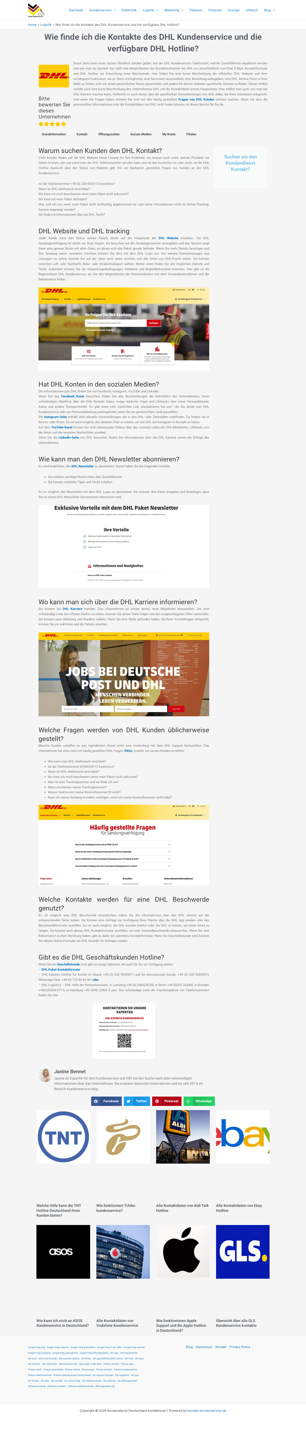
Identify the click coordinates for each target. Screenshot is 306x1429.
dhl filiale (86, 1358)
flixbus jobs (88, 1369)
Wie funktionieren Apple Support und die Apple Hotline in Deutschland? (181, 1325)
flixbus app (127, 1364)
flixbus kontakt (104, 1369)
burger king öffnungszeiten (94, 1353)
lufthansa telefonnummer (81, 1386)
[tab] (82, 134)
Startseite (76, 10)
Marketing (171, 10)
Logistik (148, 10)
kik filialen (33, 1380)
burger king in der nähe (109, 1347)
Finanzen (215, 10)
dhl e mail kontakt (48, 1358)
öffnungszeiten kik (105, 1386)
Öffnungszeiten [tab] (108, 134)
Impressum (204, 1347)
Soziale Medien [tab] (141, 134)
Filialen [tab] (191, 134)
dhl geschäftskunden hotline (108, 1358)
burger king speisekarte (65, 1353)
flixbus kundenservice (125, 1369)
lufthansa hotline (37, 1386)
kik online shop (72, 1380)
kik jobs (45, 1380)
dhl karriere (34, 1364)
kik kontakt (57, 1380)
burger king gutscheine (83, 1347)
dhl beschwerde (128, 1353)
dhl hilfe (129, 1358)
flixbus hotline (72, 1369)
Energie (234, 10)
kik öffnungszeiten (127, 1380)
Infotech (252, 10)
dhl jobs (139, 1358)
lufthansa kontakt (56, 1386)
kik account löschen (103, 1375)
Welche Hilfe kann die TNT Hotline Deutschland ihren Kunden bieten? (58, 1210)
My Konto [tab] (168, 134)
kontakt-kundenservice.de (207, 1411)
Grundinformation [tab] (54, 134)
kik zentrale (109, 1380)
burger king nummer (134, 1347)
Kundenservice (101, 10)
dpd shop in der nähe (90, 1364)
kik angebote (122, 1375)
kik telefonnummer (92, 1380)
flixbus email (35, 1369)
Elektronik (129, 10)
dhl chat (32, 1358)
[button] (114, 10)
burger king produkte (39, 1353)
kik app (135, 1375)
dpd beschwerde (68, 1364)
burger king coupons (58, 1347)
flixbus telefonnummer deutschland (72, 1375)
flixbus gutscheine (53, 1369)
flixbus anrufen (111, 1364)
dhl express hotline (69, 1358)
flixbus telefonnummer (40, 1375)
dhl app (114, 1353)
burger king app (36, 1347)
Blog (267, 10)
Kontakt (82, 134)
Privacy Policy (240, 1347)
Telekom (195, 10)
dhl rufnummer (49, 1364)
